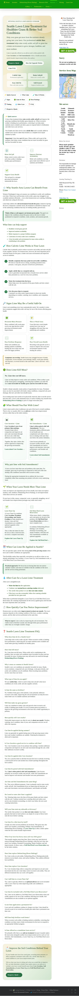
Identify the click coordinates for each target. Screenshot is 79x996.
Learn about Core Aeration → (15, 449)
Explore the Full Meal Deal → (39, 540)
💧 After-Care (19, 104)
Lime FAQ (11, 68)
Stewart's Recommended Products (21, 992)
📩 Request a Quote (10, 109)
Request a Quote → (14, 63)
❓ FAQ (31, 104)
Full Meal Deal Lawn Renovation (35, 845)
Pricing (38, 990)
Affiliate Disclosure (53, 990)
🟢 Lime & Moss (19, 99)
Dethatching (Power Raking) (12, 400)
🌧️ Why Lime (24, 95)
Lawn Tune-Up (29, 828)
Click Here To (63, 47)
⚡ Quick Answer (10, 95)
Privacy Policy (44, 990)
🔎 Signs (7, 99)
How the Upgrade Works (34, 63)
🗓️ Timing (7, 104)
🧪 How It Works (38, 95)
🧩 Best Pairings (34, 99)
